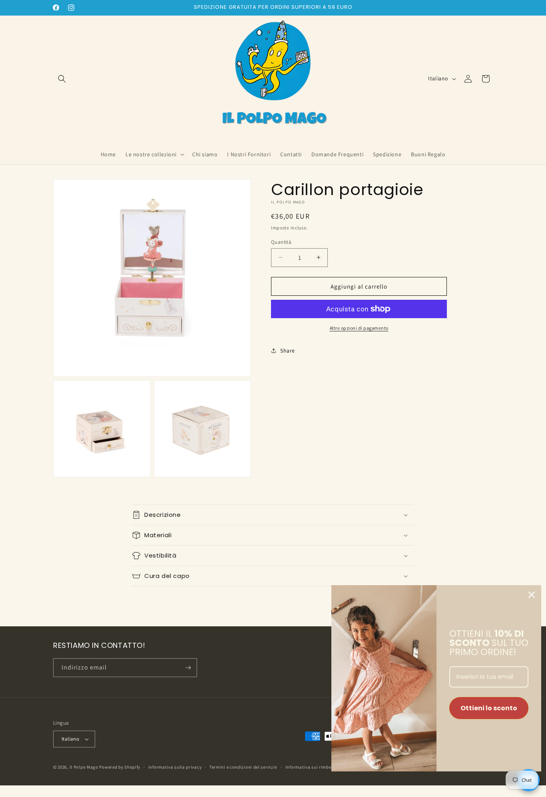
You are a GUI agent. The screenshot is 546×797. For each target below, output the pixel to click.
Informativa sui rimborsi (311, 767)
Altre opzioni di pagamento (359, 328)
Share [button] (287, 350)
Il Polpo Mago (84, 767)
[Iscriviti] (188, 667)
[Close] (531, 594)
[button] (62, 79)
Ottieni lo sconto (488, 708)
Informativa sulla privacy (175, 767)
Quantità (281, 241)
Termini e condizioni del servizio (243, 767)
